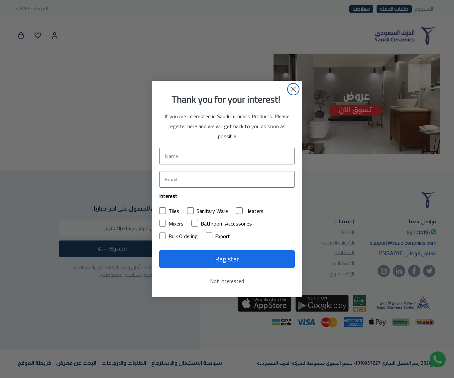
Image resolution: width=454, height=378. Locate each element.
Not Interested (227, 281)
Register (227, 259)
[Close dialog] (293, 89)
